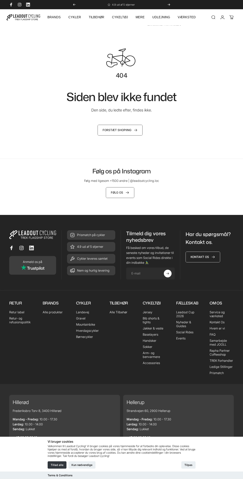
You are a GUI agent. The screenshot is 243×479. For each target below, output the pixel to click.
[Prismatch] (91, 235)
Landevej (82, 312)
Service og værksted (217, 314)
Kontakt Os (217, 322)
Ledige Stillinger (221, 367)
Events (181, 338)
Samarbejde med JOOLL (218, 342)
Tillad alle (57, 465)
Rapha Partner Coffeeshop (220, 352)
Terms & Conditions (60, 475)
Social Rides (184, 332)
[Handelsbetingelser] (91, 259)
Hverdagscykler (87, 331)
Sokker (147, 347)
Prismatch (217, 373)
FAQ (213, 334)
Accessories (151, 363)
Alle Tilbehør (118, 312)
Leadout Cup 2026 (185, 314)
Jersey (147, 312)
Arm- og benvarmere (151, 355)
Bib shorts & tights (151, 320)
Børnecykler (84, 337)
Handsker (149, 341)
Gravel (80, 318)
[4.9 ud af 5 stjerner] (91, 247)
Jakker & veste (153, 328)
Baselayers (150, 334)
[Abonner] (168, 273)
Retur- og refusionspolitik (20, 320)
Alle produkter (53, 312)
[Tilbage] (74, 4)
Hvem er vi (217, 328)
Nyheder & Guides (183, 324)
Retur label (16, 312)
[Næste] (169, 4)
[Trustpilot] (32, 265)
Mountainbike (85, 324)
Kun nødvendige (81, 465)
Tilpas (188, 465)
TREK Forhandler (221, 361)
